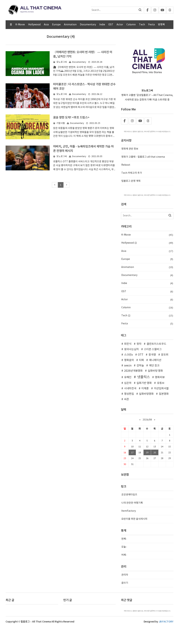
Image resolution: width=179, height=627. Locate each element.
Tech (142, 24)
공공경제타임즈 (129, 494)
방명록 (161, 24)
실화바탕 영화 (155, 370)
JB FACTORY (166, 621)
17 (132, 452)
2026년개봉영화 (133, 370)
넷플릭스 (143, 377)
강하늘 (140, 365)
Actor (120, 24)
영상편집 (129, 393)
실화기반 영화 (144, 383)
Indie (102, 24)
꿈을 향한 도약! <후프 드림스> (71, 117)
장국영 (152, 354)
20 (154, 452)
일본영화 (164, 393)
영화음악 (129, 360)
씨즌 (126, 399)
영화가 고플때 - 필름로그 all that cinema (143, 157)
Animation (70, 24)
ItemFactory (128, 511)
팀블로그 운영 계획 (131, 181)
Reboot (125, 165)
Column (131, 24)
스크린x (128, 354)
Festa (151, 24)
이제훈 (145, 388)
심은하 (127, 383)
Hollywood (34, 24)
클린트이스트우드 (156, 344)
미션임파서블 (161, 388)
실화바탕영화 (146, 393)
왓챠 (139, 344)
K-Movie (20, 24)
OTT (140, 354)
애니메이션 (155, 360)
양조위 (164, 354)
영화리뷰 (160, 377)
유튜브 (160, 383)
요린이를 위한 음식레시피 (134, 519)
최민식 (127, 344)
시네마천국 (130, 388)
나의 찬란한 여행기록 (132, 503)
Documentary (88, 24)
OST (110, 24)
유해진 (127, 377)
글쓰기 (124, 583)
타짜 (141, 360)
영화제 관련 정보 (129, 148)
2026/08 (147, 419)
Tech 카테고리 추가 (131, 173)
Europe (56, 24)
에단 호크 (154, 365)
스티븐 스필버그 (153, 349)
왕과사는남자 (131, 349)
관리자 (124, 575)
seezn (127, 365)
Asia (46, 24)
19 (147, 452)
